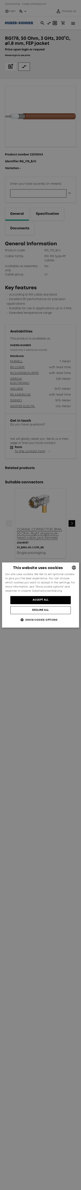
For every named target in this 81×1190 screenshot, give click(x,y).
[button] (40, 619)
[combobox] (74, 568)
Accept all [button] (40, 600)
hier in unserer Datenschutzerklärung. (37, 591)
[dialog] (40, 595)
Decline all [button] (40, 610)
